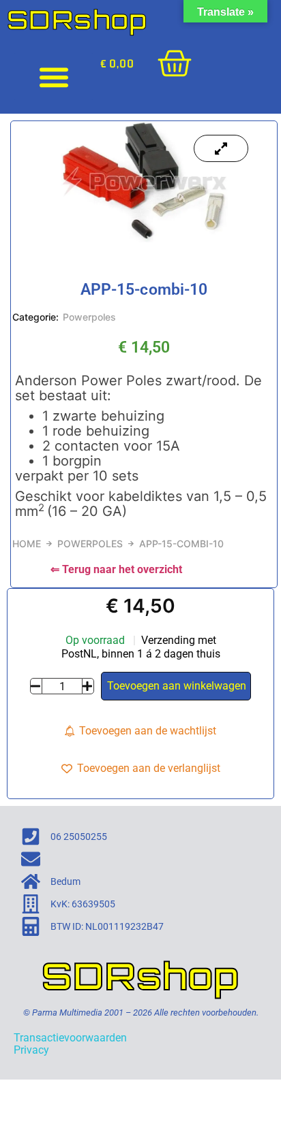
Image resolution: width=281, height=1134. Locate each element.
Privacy (31, 1049)
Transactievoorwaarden (70, 1037)
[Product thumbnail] (221, 148)
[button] (53, 76)
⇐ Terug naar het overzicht (116, 569)
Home (26, 543)
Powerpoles (89, 317)
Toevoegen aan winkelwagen (176, 685)
